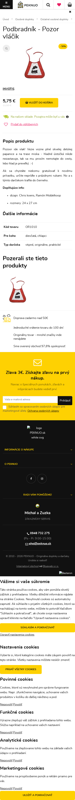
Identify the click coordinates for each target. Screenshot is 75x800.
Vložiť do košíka (40, 102)
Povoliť (17, 704)
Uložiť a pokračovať (37, 795)
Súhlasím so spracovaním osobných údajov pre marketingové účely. (34, 408)
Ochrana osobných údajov (43, 411)
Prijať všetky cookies (20, 669)
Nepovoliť (6, 704)
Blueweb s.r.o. (51, 566)
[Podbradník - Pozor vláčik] (35, 63)
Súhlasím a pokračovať (38, 627)
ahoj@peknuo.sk (40, 543)
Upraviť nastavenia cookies (17, 634)
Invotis (8, 88)
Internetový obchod (27, 566)
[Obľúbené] (59, 4)
